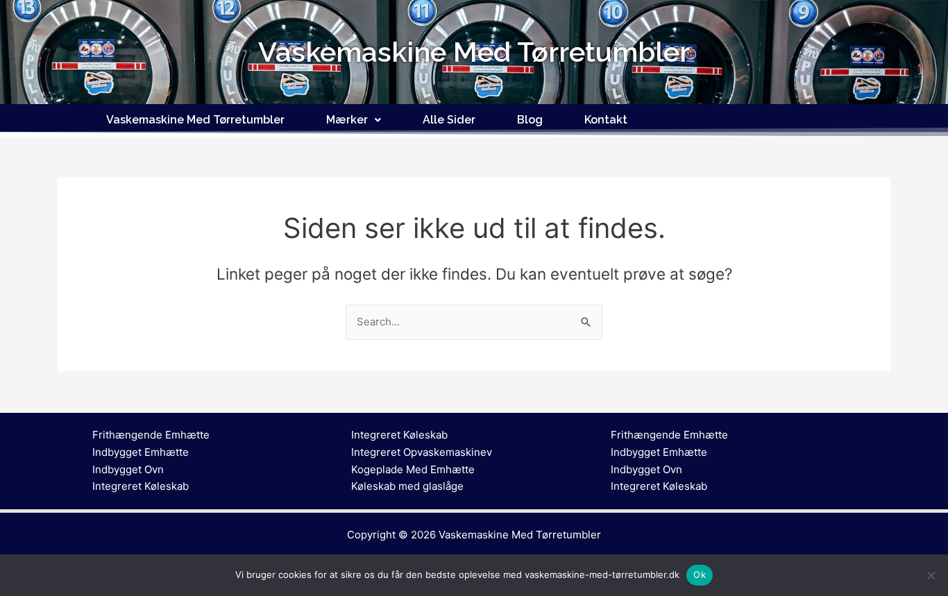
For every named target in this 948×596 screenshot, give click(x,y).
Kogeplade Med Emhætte (413, 469)
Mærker (347, 119)
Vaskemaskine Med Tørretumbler (195, 119)
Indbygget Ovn (128, 469)
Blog (530, 119)
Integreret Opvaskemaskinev (421, 452)
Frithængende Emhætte (151, 434)
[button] (353, 120)
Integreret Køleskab (140, 486)
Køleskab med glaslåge (407, 486)
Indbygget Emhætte (140, 452)
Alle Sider (449, 119)
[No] (931, 575)
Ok (699, 574)
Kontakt (605, 119)
